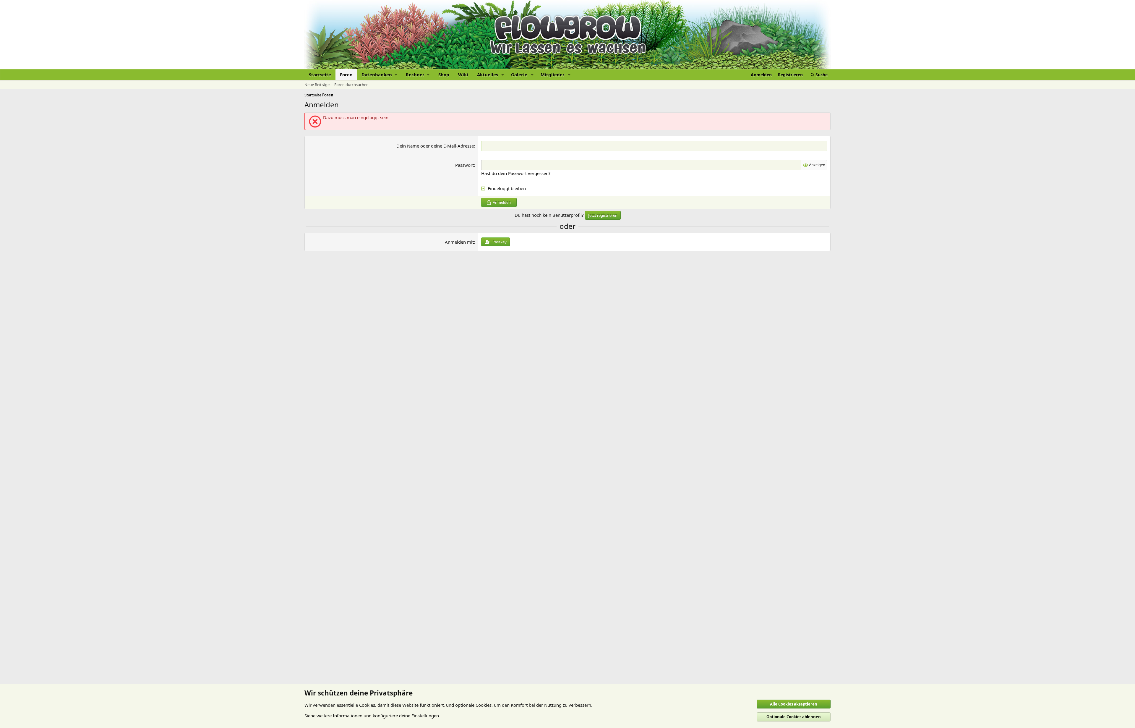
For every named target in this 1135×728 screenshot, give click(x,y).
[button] (379, 74)
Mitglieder (553, 74)
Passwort (464, 165)
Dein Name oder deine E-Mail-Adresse (435, 146)
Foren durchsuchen (351, 84)
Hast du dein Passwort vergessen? (516, 173)
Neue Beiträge (317, 84)
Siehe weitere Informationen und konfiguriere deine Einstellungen (371, 716)
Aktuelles (487, 74)
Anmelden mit (459, 242)
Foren (346, 74)
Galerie (519, 74)
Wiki (463, 74)
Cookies (367, 705)
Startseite (320, 74)
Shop (443, 74)
